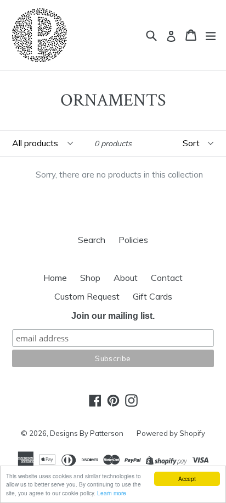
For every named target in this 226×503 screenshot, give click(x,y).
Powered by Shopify (171, 433)
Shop (90, 277)
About (126, 277)
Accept (187, 478)
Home (55, 277)
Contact (167, 277)
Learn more (111, 493)
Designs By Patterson (86, 433)
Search (91, 239)
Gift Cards (152, 296)
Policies (133, 239)
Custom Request (87, 296)
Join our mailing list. (113, 315)
